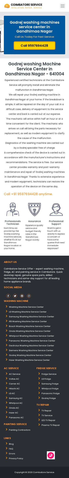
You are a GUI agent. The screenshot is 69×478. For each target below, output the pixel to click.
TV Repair (47, 410)
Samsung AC (15, 398)
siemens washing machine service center (31, 350)
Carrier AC (14, 383)
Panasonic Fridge (51, 393)
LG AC (12, 393)
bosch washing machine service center (30, 326)
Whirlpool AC (15, 403)
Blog (11, 443)
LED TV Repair (48, 420)
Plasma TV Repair (51, 425)
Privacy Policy (16, 458)
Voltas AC (14, 378)
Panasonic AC (16, 417)
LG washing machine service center (28, 311)
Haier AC (13, 412)
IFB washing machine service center (28, 321)
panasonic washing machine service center (32, 340)
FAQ (11, 448)
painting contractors (19, 429)
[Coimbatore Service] (23, 5)
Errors (12, 453)
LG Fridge (46, 378)
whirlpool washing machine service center (31, 335)
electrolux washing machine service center (31, 345)
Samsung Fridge (50, 383)
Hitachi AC (14, 388)
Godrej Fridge (49, 398)
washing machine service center (26, 306)
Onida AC (14, 407)
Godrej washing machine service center (30, 355)
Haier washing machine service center (29, 360)
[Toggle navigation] (62, 6)
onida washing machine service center (30, 331)
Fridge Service (49, 374)
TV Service (47, 415)
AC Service (14, 374)
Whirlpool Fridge (50, 388)
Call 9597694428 (34, 45)
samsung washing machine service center (31, 316)
